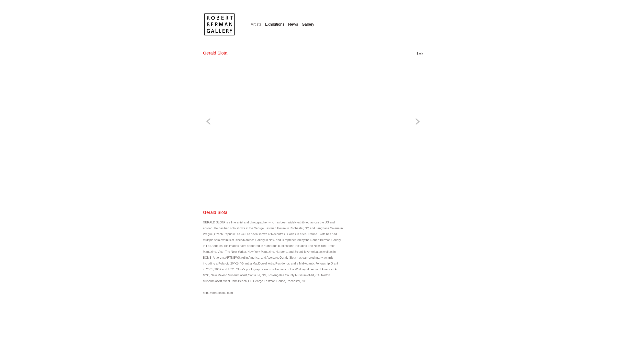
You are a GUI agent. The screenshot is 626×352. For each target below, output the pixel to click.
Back (416, 53)
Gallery (308, 24)
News (293, 24)
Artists (256, 24)
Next (417, 121)
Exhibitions (274, 24)
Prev (209, 121)
